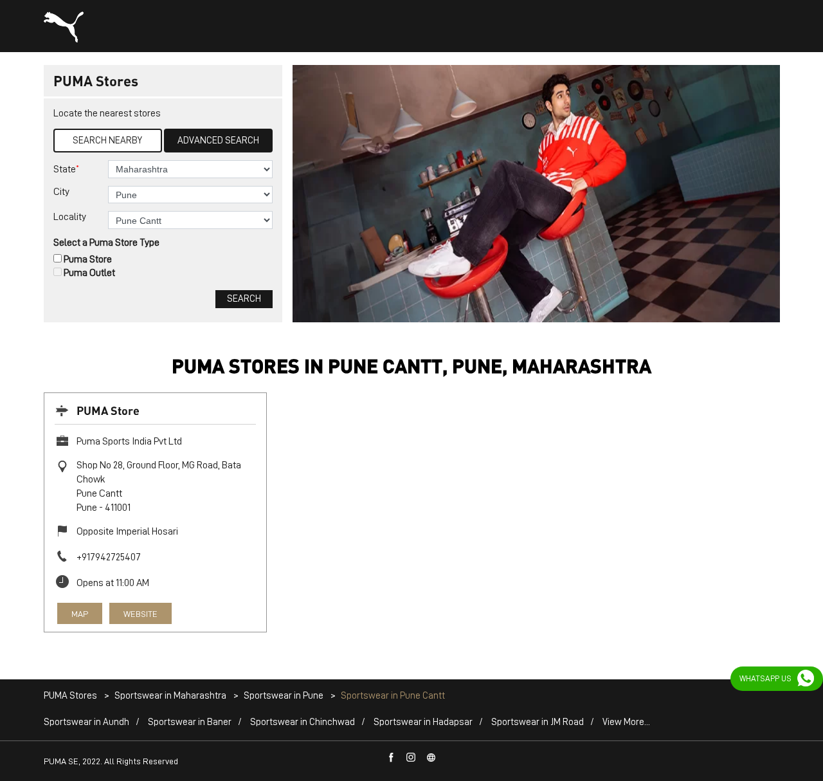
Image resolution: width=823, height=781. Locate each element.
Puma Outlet (89, 273)
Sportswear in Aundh (86, 722)
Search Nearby (107, 140)
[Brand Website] (431, 758)
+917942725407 (109, 557)
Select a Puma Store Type (106, 242)
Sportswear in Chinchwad (302, 722)
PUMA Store (108, 410)
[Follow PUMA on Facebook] (392, 758)
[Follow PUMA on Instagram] (411, 758)
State (66, 168)
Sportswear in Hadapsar (423, 722)
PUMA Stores (71, 696)
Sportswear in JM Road (537, 722)
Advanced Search (218, 140)
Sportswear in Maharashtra (170, 696)
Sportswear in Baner (189, 722)
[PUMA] (64, 27)
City (61, 192)
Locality (69, 217)
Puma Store (88, 259)
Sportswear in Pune (283, 696)
